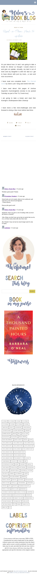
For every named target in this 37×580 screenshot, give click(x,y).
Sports (29, 495)
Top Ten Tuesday (7, 504)
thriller (25, 501)
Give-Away (5, 470)
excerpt (22, 464)
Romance (23, 489)
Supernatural (28, 498)
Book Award (22, 436)
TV (14, 504)
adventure (18, 427)
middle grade (6, 479)
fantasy (29, 464)
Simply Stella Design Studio (19, 572)
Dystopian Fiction (7, 464)
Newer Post (7, 136)
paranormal (22, 482)
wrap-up (4, 507)
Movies (14, 479)
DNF (25, 461)
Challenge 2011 (6, 442)
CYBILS (20, 461)
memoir (24, 476)
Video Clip (26, 504)
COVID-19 (14, 461)
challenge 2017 (7, 445)
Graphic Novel (14, 470)
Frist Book (22, 467)
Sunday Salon (18, 498)
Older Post (29, 136)
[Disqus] (18, 163)
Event (16, 464)
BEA (19, 433)
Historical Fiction (26, 470)
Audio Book (26, 427)
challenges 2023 (20, 452)
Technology (17, 501)
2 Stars (4, 421)
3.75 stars (5, 424)
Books (26, 439)
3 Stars (18, 421)
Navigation (28, 479)
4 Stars (12, 424)
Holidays (5, 473)
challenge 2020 (7, 449)
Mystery (20, 479)
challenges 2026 (7, 458)
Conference (6, 461)
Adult (11, 427)
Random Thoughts (24, 485)
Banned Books (6, 433)
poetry (15, 485)
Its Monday (19, 473)
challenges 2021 (28, 449)
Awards (27, 430)
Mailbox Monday (15, 476)
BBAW (14, 433)
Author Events (6, 430)
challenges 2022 (7, 452)
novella (14, 482)
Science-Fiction (20, 492)
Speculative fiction (19, 495)
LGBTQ (26, 473)
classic (27, 458)
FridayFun (14, 467)
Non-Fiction (6, 482)
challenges (17, 449)
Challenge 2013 (28, 442)
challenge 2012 (17, 442)
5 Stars (26, 424)
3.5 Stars (25, 421)
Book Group (18, 439)
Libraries (5, 476)
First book (5, 467)
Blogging (14, 436)
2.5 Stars (11, 421)
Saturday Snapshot (8, 492)
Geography (30, 467)
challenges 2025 (20, 455)
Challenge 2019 (29, 445)
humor (12, 473)
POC (10, 485)
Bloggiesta (5, 436)
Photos (4, 485)
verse (19, 504)
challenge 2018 (18, 445)
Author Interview (18, 430)
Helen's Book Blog (20, 571)
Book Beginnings (7, 439)
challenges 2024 (7, 455)
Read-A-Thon (18, 27)
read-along (15, 489)
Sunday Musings (7, 498)
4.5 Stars (19, 424)
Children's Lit (19, 458)
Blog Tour (25, 433)
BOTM (31, 439)
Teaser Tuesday (7, 501)
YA (10, 507)
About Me (5, 427)
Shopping (30, 492)
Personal (30, 482)
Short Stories (6, 495)
